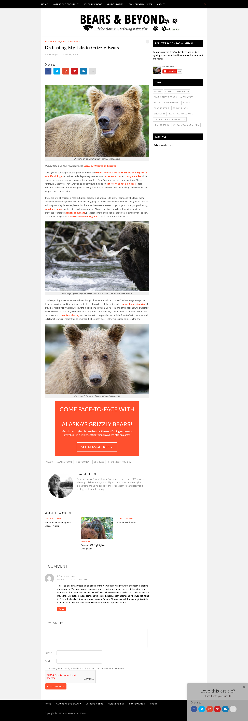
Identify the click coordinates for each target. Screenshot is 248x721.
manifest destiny (70, 315)
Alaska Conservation (177, 92)
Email (48, 661)
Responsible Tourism (119, 462)
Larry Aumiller (134, 176)
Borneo (85, 541)
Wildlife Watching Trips (186, 125)
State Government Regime (82, 216)
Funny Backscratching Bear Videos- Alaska (58, 524)
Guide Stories (115, 4)
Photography (161, 125)
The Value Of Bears (126, 522)
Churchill (159, 114)
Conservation (137, 704)
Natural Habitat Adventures (169, 119)
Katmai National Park (181, 114)
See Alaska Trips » (97, 447)
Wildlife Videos (93, 4)
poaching (50, 209)
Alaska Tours (65, 462)
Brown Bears (180, 108)
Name (48, 653)
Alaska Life (52, 41)
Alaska (49, 462)
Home (44, 4)
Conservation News (140, 4)
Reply (61, 609)
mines (59, 209)
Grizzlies (99, 462)
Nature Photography (66, 4)
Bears (157, 103)
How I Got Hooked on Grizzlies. (100, 166)
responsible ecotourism (133, 304)
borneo (187, 103)
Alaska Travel (188, 97)
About (161, 4)
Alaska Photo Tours (165, 97)
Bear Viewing (171, 103)
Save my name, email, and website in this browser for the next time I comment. (87, 668)
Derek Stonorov (112, 176)
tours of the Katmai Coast (121, 184)
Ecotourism (83, 462)
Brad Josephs (52, 54)
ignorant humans (75, 213)
